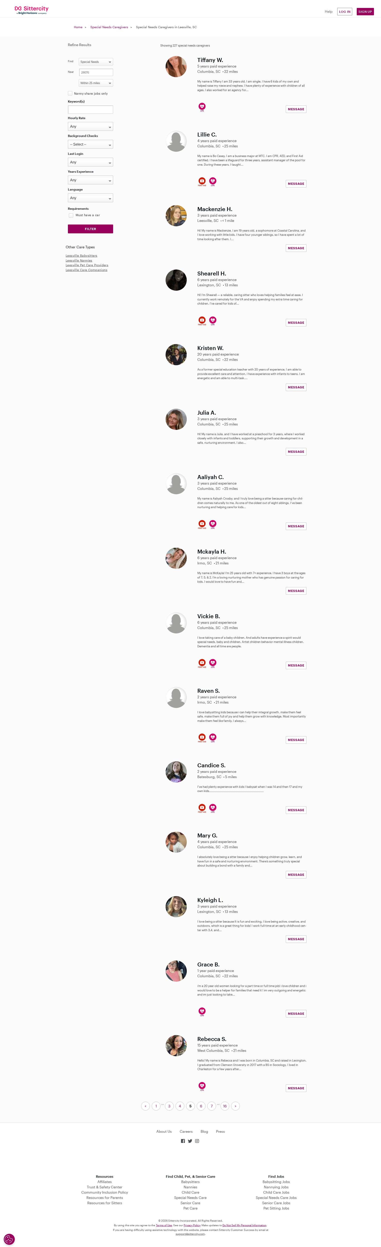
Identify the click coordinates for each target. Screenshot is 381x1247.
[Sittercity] (32, 10)
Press (220, 1131)
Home (78, 27)
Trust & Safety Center (104, 1187)
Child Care (190, 1192)
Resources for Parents (104, 1197)
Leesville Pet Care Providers (87, 265)
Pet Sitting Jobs (276, 1208)
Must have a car (88, 215)
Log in (345, 11)
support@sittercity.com (190, 1233)
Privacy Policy (192, 1225)
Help (328, 11)
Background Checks (83, 136)
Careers (186, 1131)
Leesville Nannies (79, 260)
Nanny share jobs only (91, 93)
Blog (204, 1131)
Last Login (75, 153)
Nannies (190, 1187)
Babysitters (190, 1182)
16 (225, 1106)
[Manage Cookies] (9, 1239)
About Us (164, 1131)
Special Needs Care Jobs (276, 1197)
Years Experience (80, 171)
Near (71, 71)
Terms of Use (164, 1225)
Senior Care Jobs (276, 1203)
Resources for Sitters (104, 1203)
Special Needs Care (190, 1197)
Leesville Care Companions (86, 270)
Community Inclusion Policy (104, 1192)
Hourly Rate (76, 118)
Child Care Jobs (276, 1192)
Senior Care (190, 1203)
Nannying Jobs (276, 1187)
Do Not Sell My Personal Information (244, 1225)
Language (75, 189)
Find (70, 61)
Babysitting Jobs (276, 1182)
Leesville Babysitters (81, 255)
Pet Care (190, 1208)
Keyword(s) (76, 101)
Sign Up (365, 11)
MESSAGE (296, 109)
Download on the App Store (190, 1159)
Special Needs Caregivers (109, 27)
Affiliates (104, 1182)
